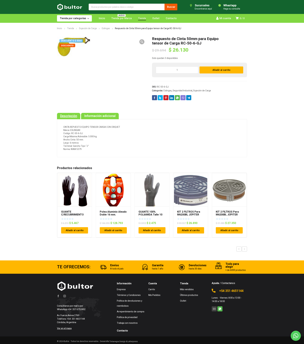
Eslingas (106, 28)
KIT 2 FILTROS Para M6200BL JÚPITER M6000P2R (188, 214)
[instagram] (64, 296)
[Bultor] (69, 7)
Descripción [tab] (68, 116)
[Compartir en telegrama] (188, 97)
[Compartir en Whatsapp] (177, 97)
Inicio (59, 28)
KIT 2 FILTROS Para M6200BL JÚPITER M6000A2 (227, 214)
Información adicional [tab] (100, 116)
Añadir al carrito (221, 70)
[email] (214, 308)
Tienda (70, 28)
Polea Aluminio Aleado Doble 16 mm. (113, 213)
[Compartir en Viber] (183, 97)
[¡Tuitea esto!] (160, 97)
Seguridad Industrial (182, 90)
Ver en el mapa (64, 328)
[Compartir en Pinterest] (165, 97)
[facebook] (58, 296)
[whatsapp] (219, 308)
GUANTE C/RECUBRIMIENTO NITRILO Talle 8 (72, 214)
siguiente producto (244, 249)
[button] (141, 41)
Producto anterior (238, 249)
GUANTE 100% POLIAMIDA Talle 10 (150, 213)
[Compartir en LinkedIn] (171, 97)
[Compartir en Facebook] (154, 97)
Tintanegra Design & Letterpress (123, 341)
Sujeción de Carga (88, 28)
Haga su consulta (231, 8)
